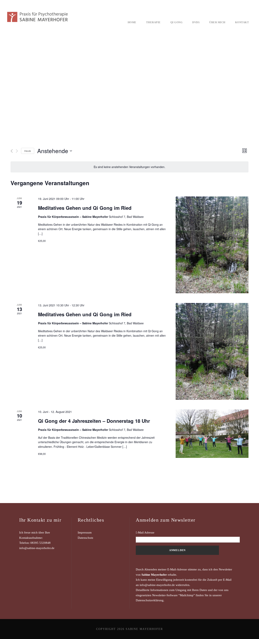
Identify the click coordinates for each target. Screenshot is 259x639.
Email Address (188, 532)
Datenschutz (85, 537)
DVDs (196, 22)
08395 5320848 (40, 542)
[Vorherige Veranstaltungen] (12, 151)
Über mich (217, 22)
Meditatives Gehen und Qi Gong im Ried (85, 207)
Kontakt (242, 22)
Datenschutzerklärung (149, 600)
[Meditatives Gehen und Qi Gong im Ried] (212, 244)
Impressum (85, 532)
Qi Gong (176, 22)
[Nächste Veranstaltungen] (17, 151)
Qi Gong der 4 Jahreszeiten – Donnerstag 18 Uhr (94, 420)
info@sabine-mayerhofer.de (36, 548)
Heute (27, 150)
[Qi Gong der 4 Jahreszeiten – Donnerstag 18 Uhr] (212, 433)
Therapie (153, 22)
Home (132, 22)
